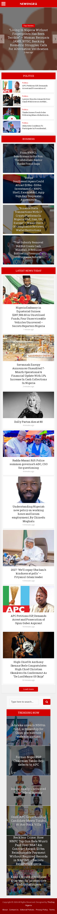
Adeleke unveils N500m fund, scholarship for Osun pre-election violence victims (28, 730)
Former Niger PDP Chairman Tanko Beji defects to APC (28, 760)
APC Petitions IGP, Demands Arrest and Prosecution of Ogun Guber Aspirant (28, 619)
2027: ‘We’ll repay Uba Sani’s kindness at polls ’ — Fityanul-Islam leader (28, 573)
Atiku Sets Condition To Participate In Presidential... (34, 127)
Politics (25, 83)
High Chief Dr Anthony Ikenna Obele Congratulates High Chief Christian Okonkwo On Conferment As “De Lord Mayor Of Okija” (28, 669)
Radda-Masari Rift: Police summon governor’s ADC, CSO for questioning (29, 464)
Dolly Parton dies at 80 (28, 421)
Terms (52, 909)
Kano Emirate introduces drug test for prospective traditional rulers (28, 880)
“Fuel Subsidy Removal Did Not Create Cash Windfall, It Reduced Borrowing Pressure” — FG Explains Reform (28, 250)
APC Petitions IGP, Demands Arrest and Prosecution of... (35, 87)
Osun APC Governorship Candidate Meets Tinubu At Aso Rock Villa (28, 820)
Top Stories (29, 25)
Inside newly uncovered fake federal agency (28, 790)
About (5, 909)
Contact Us (14, 909)
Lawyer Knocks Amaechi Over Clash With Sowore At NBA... (36, 100)
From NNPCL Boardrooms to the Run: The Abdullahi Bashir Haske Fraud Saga (28, 158)
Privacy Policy (42, 909)
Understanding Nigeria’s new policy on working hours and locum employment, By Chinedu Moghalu (28, 514)
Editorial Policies (27, 909)
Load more (28, 689)
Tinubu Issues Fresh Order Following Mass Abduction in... (36, 113)
